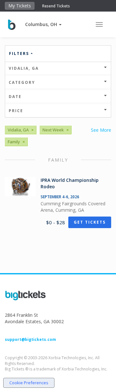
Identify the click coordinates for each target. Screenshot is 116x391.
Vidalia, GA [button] (24, 68)
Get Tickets (90, 222)
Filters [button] (20, 53)
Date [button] (15, 96)
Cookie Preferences (28, 383)
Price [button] (16, 110)
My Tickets (19, 6)
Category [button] (22, 82)
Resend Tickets (56, 6)
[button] (43, 24)
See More (101, 130)
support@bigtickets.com (30, 339)
